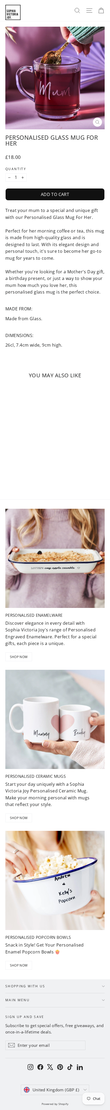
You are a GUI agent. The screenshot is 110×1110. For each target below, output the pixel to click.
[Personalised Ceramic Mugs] (55, 719)
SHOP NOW (19, 657)
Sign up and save (24, 1017)
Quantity (15, 169)
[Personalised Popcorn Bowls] (55, 880)
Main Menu (17, 1000)
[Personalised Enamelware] (55, 558)
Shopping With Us (25, 986)
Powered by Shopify (55, 1104)
